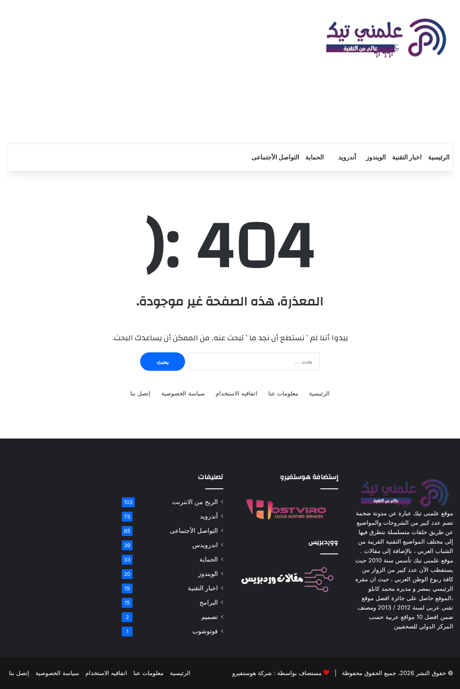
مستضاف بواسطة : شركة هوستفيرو (277, 672)
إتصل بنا (140, 393)
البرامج (208, 602)
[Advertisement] (153, 72)
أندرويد (347, 157)
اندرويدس (205, 545)
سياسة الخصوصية (183, 393)
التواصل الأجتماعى (275, 157)
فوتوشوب (205, 631)
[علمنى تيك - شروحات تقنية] (383, 38)
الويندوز (376, 157)
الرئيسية (439, 157)
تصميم (209, 616)
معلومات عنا (283, 393)
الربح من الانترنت (195, 501)
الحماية (314, 157)
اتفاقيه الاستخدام (236, 393)
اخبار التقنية (407, 157)
